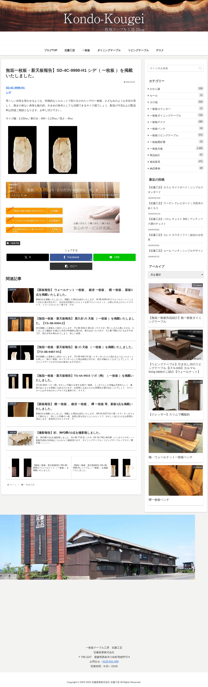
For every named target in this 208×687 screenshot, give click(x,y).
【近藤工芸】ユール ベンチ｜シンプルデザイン (175, 250)
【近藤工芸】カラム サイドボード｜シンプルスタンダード (175, 189)
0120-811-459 (110, 661)
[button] (71, 266)
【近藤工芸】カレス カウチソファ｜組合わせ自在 (175, 237)
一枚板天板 (14, 243)
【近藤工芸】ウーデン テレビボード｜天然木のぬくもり (175, 205)
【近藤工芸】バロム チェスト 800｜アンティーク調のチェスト (175, 221)
